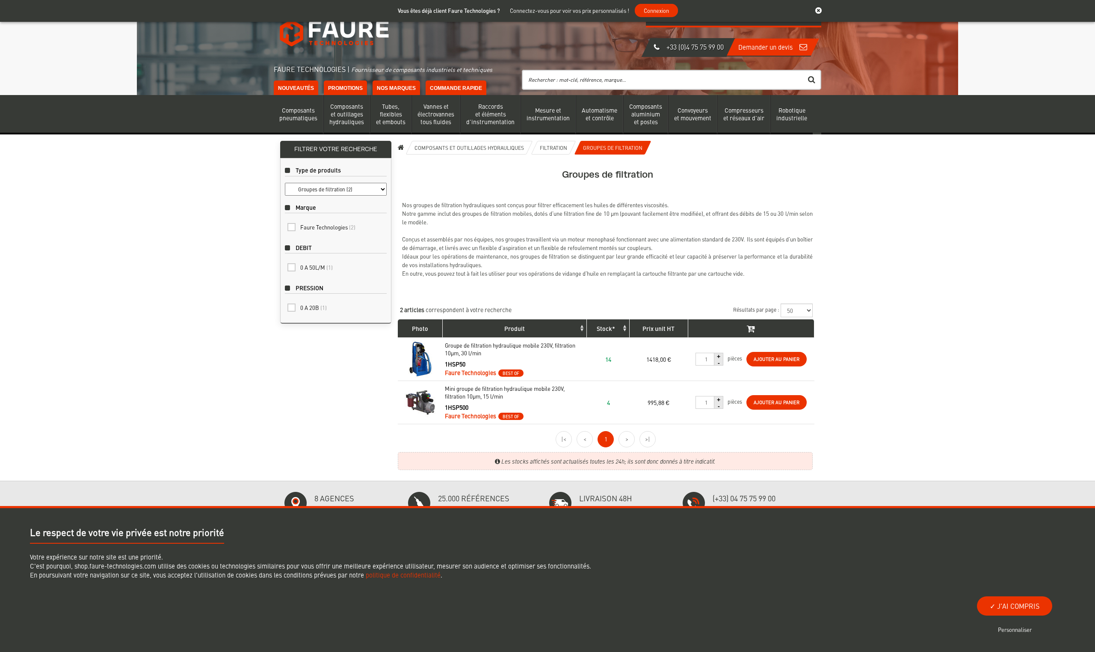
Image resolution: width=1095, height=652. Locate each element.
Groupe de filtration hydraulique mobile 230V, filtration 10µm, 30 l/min (510, 349)
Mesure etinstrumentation (548, 114)
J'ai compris (1017, 605)
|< (563, 439)
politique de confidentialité (403, 574)
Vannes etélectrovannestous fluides (435, 114)
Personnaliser (1015, 629)
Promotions (345, 88)
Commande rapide (456, 88)
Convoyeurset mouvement (692, 114)
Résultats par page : (757, 309)
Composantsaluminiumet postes (645, 114)
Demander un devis (766, 46)
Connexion (656, 10)
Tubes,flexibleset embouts (390, 114)
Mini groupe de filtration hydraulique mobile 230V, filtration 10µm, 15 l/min (505, 392)
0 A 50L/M (316, 267)
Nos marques (396, 88)
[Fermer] (822, 11)
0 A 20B (313, 308)
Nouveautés (296, 88)
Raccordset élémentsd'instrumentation (490, 114)
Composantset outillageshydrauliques (346, 114)
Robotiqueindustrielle (791, 114)
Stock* (606, 328)
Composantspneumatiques (298, 114)
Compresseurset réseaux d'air (743, 114)
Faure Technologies (327, 227)
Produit (514, 328)
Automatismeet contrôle (599, 114)
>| (647, 439)
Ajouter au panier (776, 359)
